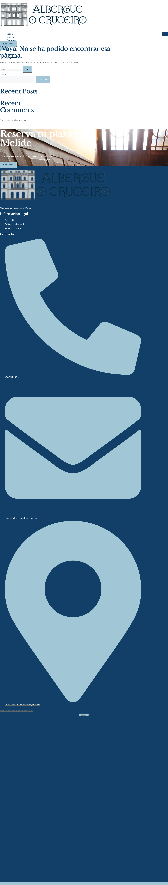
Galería (10, 37)
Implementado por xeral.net (16, 710)
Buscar (3, 74)
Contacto (11, 40)
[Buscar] (27, 69)
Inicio (10, 34)
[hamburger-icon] (165, 34)
